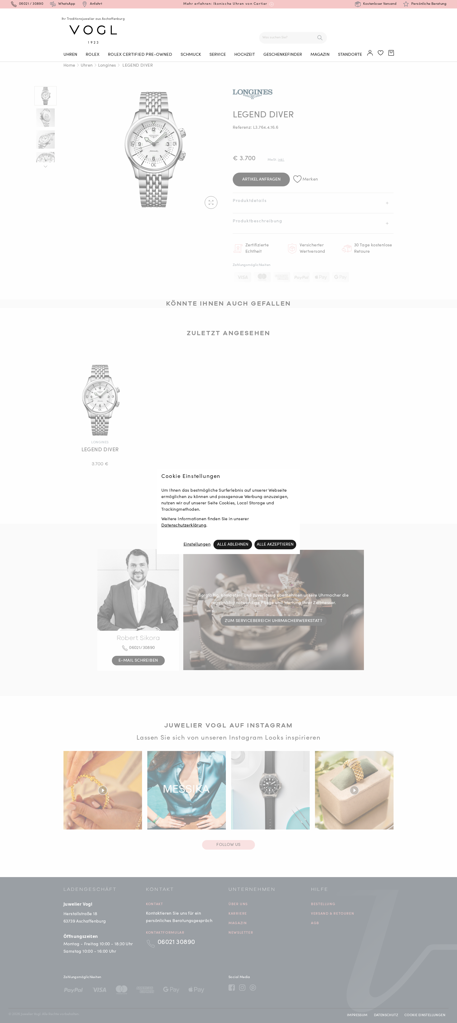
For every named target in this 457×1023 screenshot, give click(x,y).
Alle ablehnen (232, 544)
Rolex (92, 55)
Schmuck (191, 55)
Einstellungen (197, 544)
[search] (320, 38)
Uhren (70, 55)
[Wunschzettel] (381, 53)
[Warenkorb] (391, 53)
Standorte (350, 55)
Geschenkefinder (282, 55)
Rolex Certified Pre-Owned (140, 55)
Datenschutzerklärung (183, 525)
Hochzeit (244, 55)
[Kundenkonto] (370, 53)
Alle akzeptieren (275, 544)
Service (217, 55)
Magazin (320, 55)
